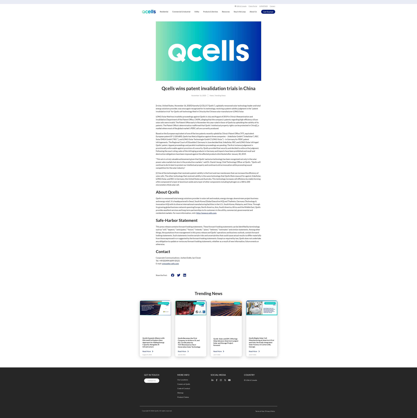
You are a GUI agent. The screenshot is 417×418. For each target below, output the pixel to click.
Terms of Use (259, 411)
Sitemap (180, 393)
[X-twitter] (225, 380)
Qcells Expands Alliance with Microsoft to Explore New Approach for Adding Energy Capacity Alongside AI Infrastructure (153, 342)
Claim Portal (253, 6)
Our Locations (182, 380)
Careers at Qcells (183, 384)
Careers (272, 6)
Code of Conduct (183, 388)
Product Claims (183, 397)
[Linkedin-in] (212, 380)
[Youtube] (229, 380)
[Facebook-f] (216, 380)
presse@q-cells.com (170, 263)
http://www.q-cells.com (206, 213)
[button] (172, 275)
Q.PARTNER (263, 6)
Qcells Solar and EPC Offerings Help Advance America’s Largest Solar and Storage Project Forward (225, 342)
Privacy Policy (270, 411)
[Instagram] (221, 380)
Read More (146, 351)
